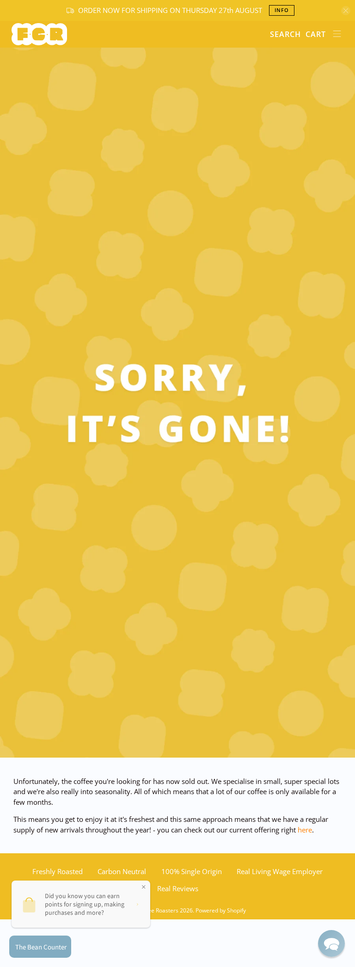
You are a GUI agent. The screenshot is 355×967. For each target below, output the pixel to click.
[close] (345, 10)
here (305, 829)
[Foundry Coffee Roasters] (137, 34)
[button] (331, 943)
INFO (282, 9)
